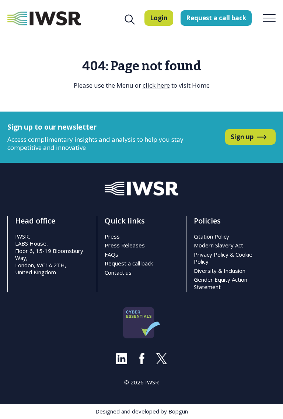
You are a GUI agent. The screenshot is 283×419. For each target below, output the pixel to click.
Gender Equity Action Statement (220, 283)
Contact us (118, 272)
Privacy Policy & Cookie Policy (223, 258)
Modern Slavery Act (218, 245)
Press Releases (125, 245)
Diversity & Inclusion (219, 270)
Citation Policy (211, 236)
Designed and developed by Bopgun (141, 411)
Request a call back (129, 263)
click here (156, 85)
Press (112, 236)
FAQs (111, 254)
